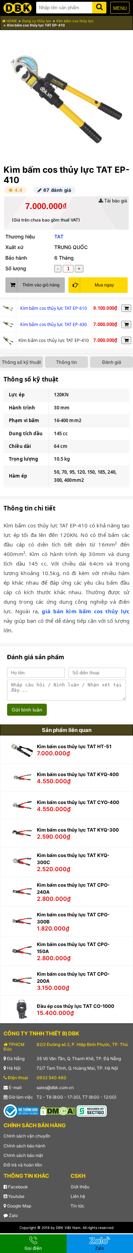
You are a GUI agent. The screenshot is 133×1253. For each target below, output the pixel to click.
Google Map (18, 1205)
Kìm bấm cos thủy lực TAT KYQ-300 (78, 830)
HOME (11, 21)
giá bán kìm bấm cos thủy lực (85, 611)
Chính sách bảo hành (24, 1145)
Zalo (13, 1215)
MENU (120, 8)
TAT (58, 237)
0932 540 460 (51, 1077)
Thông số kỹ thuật (21, 362)
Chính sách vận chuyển (27, 1136)
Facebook (17, 1186)
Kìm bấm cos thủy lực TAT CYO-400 (78, 802)
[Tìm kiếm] (99, 6)
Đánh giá (111, 362)
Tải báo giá (115, 200)
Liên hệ (78, 1196)
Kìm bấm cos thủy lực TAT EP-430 (53, 324)
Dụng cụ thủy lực (36, 21)
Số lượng (15, 268)
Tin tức (77, 1205)
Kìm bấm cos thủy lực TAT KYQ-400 (78, 774)
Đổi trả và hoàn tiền (23, 1165)
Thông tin (66, 362)
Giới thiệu (80, 1186)
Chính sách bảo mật (23, 1155)
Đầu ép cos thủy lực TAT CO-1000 (75, 1006)
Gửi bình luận (27, 710)
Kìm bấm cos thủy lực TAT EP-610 (53, 308)
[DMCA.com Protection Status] (58, 1110)
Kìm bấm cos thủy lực (75, 21)
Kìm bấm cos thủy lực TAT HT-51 (74, 746)
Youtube (15, 1196)
